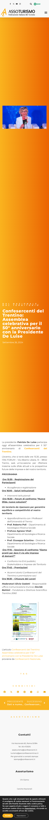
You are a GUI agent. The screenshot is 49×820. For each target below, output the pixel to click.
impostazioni (30, 808)
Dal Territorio (21, 305)
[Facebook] (10, 4)
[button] (31, 4)
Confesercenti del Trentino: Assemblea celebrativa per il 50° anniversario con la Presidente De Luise (22, 652)
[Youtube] (17, 4)
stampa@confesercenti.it (24, 759)
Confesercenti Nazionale (27, 659)
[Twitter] (14, 4)
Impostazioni (21, 816)
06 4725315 (26, 747)
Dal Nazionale (20, 304)
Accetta (7, 816)
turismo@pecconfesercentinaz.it (24, 753)
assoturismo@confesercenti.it (24, 750)
